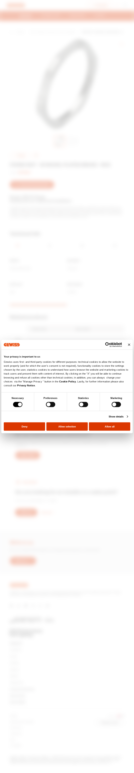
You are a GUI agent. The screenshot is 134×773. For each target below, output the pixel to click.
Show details (116, 416)
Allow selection (67, 426)
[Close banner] (129, 345)
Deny (24, 426)
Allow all (110, 426)
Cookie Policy (67, 381)
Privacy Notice (26, 385)
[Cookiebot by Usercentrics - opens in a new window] (107, 344)
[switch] (50, 404)
